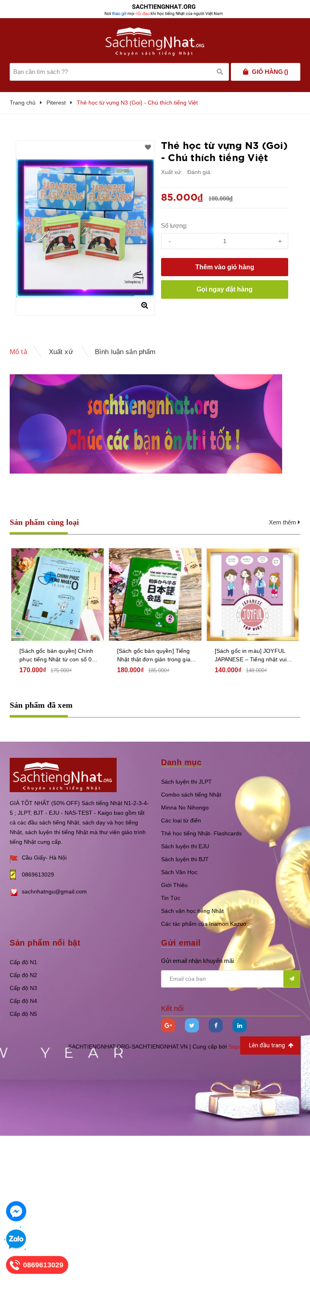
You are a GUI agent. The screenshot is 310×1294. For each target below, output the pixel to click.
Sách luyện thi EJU (185, 846)
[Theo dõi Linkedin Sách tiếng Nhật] (239, 1025)
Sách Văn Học (179, 872)
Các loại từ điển (181, 820)
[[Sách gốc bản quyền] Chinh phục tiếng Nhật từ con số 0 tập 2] (57, 594)
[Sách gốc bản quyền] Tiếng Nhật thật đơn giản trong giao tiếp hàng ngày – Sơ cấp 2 (155, 656)
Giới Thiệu (174, 885)
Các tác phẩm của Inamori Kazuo (203, 924)
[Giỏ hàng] (245, 72)
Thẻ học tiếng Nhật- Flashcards (201, 833)
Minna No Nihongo (185, 807)
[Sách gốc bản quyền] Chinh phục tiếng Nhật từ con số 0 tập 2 (56, 656)
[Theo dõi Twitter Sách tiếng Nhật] (192, 1025)
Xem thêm (283, 522)
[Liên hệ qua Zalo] (16, 1239)
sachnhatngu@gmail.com (54, 891)
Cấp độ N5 (23, 1014)
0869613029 (38, 874)
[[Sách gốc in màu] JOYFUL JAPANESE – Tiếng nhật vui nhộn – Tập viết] (253, 594)
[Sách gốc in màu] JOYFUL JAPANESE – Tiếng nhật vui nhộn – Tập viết (251, 656)
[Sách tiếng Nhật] (63, 774)
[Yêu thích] (148, 147)
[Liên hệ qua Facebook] (16, 1211)
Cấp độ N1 (23, 962)
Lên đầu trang (267, 1045)
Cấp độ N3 (23, 988)
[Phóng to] (144, 305)
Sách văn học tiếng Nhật (192, 911)
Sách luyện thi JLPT (186, 781)
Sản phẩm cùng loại (45, 522)
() (270, 71)
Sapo (235, 1046)
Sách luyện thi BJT (185, 859)
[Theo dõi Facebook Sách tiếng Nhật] (216, 1025)
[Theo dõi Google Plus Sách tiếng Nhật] (168, 1025)
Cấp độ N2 (23, 975)
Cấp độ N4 (23, 1001)
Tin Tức (170, 898)
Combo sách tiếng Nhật (191, 794)
